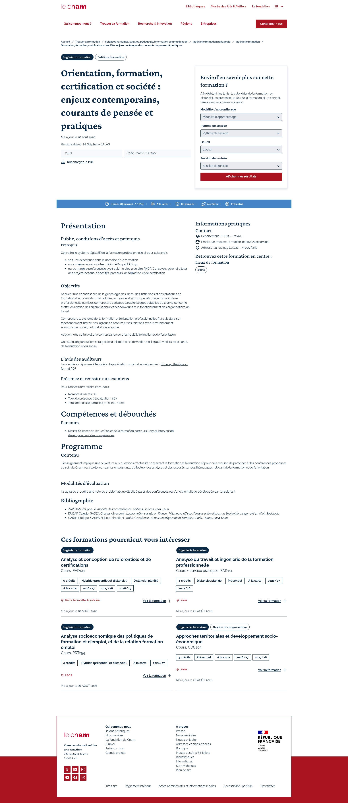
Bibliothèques (185, 757)
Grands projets (115, 752)
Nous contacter (186, 739)
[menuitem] (195, 6)
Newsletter (267, 786)
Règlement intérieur (138, 786)
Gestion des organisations (230, 627)
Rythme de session (213, 125)
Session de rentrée (213, 158)
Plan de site (183, 770)
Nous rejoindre (186, 735)
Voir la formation (154, 601)
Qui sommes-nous (118, 726)
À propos (182, 726)
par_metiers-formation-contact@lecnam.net (240, 242)
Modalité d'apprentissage (218, 109)
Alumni (110, 744)
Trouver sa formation (114, 23)
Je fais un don (114, 748)
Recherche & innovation (155, 23)
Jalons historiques (117, 731)
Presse (180, 731)
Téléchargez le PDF (80, 162)
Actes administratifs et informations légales (187, 786)
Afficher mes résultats (241, 176)
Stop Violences (186, 766)
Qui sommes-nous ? (78, 23)
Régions (186, 23)
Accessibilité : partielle (238, 786)
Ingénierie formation (248, 41)
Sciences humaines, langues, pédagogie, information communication (146, 41)
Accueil (65, 41)
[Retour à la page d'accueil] (73, 6)
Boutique (182, 748)
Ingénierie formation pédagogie (211, 41)
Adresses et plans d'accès (193, 744)
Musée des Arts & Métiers (193, 752)
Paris (201, 269)
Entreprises (209, 23)
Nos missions (114, 735)
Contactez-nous (271, 24)
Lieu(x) (205, 142)
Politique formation (111, 57)
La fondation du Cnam (120, 739)
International (184, 761)
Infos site (111, 786)
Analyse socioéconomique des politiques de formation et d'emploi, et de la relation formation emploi (112, 641)
